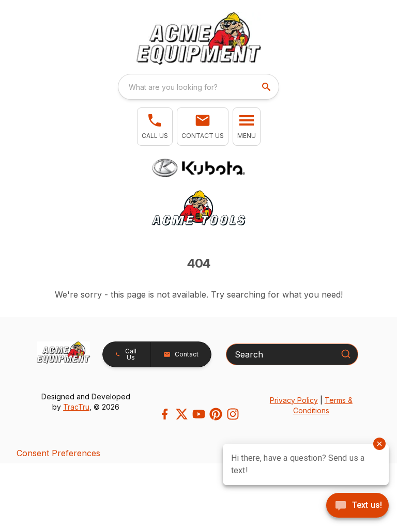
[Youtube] (198, 414)
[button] (155, 126)
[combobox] (198, 86)
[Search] (346, 354)
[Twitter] (181, 414)
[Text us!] (357, 506)
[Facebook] (164, 414)
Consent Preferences (58, 453)
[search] (267, 87)
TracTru (76, 406)
